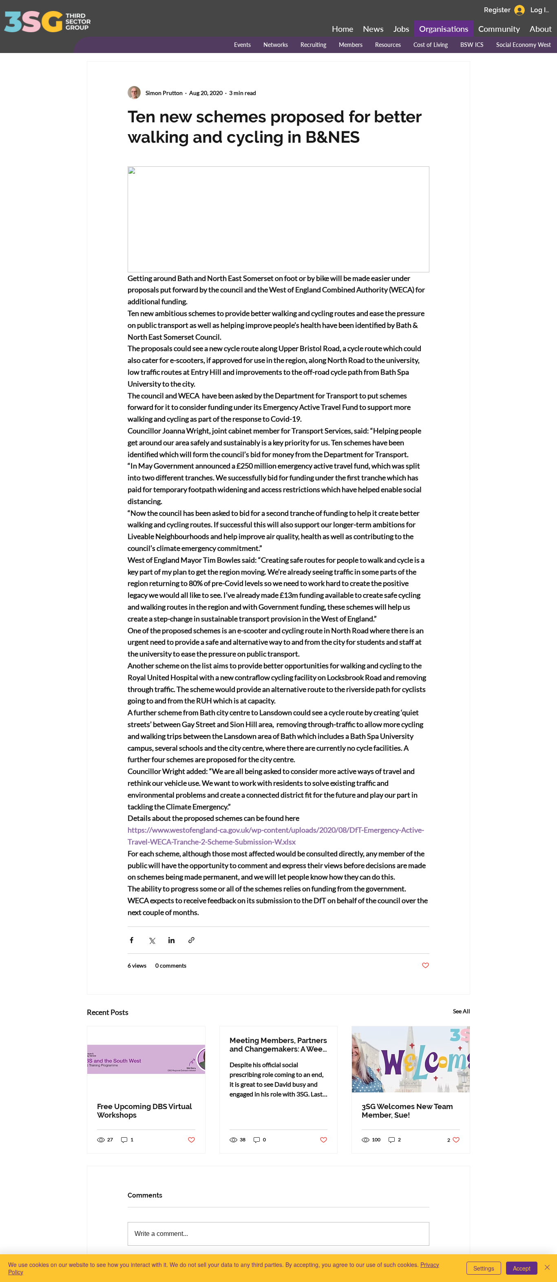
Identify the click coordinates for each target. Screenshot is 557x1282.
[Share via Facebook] (131, 940)
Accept (521, 1268)
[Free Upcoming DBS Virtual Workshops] (146, 1059)
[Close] (547, 1268)
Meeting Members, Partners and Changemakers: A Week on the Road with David (278, 1044)
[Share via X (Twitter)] (151, 940)
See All (461, 1011)
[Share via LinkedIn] (171, 940)
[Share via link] (191, 940)
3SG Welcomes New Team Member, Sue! (407, 1110)
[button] (499, 28)
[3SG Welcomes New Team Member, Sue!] (411, 1059)
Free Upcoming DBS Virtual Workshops (144, 1110)
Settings (483, 1268)
